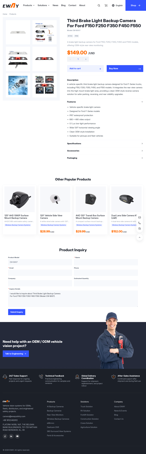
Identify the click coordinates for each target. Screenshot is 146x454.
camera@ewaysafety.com (14, 416)
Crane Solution (87, 423)
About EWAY (119, 406)
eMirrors (50, 423)
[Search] (99, 5)
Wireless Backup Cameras (58, 419)
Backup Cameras (54, 411)
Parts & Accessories (55, 435)
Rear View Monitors (55, 415)
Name (77, 257)
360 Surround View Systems (59, 431)
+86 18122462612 (10, 420)
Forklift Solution (87, 415)
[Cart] (106, 5)
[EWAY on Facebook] (5, 436)
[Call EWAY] (139, 223)
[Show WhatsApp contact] (139, 228)
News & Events (120, 411)
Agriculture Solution (89, 427)
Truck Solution (87, 406)
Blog (63, 5)
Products (12, 14)
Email (10, 268)
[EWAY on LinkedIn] (11, 436)
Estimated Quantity (81, 278)
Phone (76, 268)
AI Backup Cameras (55, 406)
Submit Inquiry (16, 312)
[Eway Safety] (11, 5)
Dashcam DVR (53, 427)
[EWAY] (6, 401)
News (55, 5)
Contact (72, 5)
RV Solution (85, 411)
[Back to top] (139, 237)
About (82, 5)
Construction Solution (90, 419)
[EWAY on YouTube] (17, 436)
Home (5, 14)
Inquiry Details (14, 289)
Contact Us (118, 419)
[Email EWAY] (139, 217)
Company (11, 278)
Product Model (13, 257)
